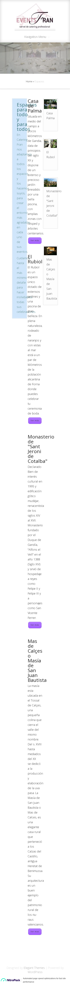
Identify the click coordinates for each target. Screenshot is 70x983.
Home (29, 81)
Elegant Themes (34, 968)
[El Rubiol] (50, 143)
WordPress (35, 972)
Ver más (35, 240)
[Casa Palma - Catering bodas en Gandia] (50, 104)
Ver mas (35, 931)
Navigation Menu (35, 36)
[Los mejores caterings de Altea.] (50, 250)
